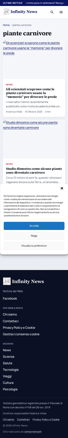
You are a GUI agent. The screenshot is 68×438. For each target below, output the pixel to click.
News (9, 84)
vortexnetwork (33, 431)
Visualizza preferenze (34, 245)
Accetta (34, 225)
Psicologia (10, 389)
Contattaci (10, 321)
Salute (7, 363)
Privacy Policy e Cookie (19, 327)
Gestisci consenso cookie (21, 334)
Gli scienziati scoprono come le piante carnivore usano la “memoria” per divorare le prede (31, 93)
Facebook (10, 298)
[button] (62, 188)
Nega (34, 235)
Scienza (8, 356)
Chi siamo (10, 314)
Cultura (8, 383)
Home (6, 25)
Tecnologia (11, 370)
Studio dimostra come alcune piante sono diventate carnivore (34, 170)
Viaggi (7, 376)
